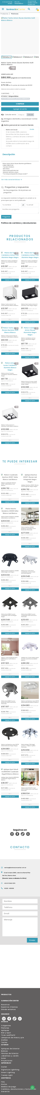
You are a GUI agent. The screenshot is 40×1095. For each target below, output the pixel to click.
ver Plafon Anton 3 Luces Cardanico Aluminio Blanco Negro (10, 366)
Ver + (10, 277)
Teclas (4, 1042)
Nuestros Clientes (9, 1007)
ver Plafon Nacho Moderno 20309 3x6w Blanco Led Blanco (10, 511)
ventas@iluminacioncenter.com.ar (15, 867)
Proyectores (6, 1061)
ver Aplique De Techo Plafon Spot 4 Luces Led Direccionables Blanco (30, 646)
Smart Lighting (8, 1072)
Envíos (4, 1084)
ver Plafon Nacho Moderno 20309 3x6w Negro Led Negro (10, 560)
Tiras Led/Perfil (8, 1035)
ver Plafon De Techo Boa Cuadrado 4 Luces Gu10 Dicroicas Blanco (30, 560)
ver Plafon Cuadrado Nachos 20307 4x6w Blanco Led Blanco (10, 477)
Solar (3, 1058)
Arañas (4, 1040)
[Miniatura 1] (6, 57)
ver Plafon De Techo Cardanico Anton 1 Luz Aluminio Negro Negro (10, 255)
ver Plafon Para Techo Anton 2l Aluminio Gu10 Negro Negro (30, 293)
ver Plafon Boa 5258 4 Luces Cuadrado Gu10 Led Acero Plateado (30, 603)
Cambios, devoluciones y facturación (18, 1089)
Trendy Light (7, 1075)
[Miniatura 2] (17, 57)
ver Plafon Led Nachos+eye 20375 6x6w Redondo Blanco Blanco (30, 690)
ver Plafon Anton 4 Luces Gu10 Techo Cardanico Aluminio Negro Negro (30, 370)
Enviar (32, 940)
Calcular (30, 115)
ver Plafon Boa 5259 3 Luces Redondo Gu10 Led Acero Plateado (10, 690)
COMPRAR (20, 104)
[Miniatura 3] (28, 57)
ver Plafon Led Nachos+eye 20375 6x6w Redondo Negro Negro (10, 733)
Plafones (14, 14)
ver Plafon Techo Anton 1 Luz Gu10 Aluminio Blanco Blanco (10, 293)
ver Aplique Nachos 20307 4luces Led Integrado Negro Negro (30, 478)
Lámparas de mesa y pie (12, 1037)
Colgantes (6, 1025)
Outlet (4, 1067)
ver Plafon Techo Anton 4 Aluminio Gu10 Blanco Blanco (10, 414)
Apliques (5, 1030)
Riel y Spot (6, 1033)
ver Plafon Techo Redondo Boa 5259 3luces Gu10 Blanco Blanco (10, 646)
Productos (4, 14)
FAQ (3, 1082)
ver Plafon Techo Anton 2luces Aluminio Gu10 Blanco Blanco (10, 330)
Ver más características (10, 179)
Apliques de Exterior (10, 1049)
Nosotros (5, 1005)
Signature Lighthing (10, 1070)
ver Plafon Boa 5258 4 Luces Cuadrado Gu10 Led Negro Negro (10, 603)
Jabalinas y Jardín (10, 1056)
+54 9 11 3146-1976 (9, 883)
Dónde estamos (8, 1009)
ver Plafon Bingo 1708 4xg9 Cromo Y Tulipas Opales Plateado (30, 733)
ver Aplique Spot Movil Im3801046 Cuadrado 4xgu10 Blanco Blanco (10, 771)
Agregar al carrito (20, 109)
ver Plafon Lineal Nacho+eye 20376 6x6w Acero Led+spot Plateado (30, 777)
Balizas (4, 1051)
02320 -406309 (9, 888)
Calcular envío (10, 114)
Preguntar (6, 217)
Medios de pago (8, 1087)
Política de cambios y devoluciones (18, 223)
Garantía (5, 1091)
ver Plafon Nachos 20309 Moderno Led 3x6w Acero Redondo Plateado (30, 516)
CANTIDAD (5, 93)
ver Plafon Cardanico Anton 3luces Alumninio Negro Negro (30, 331)
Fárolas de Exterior (10, 1053)
